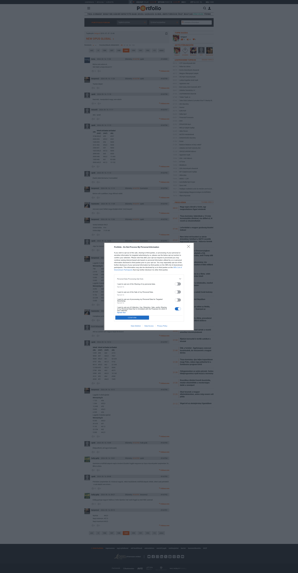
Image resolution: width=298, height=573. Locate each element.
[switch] (178, 284)
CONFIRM (132, 318)
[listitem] (149, 279)
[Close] (189, 247)
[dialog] (149, 286)
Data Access (149, 326)
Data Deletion (136, 326)
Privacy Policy (162, 326)
